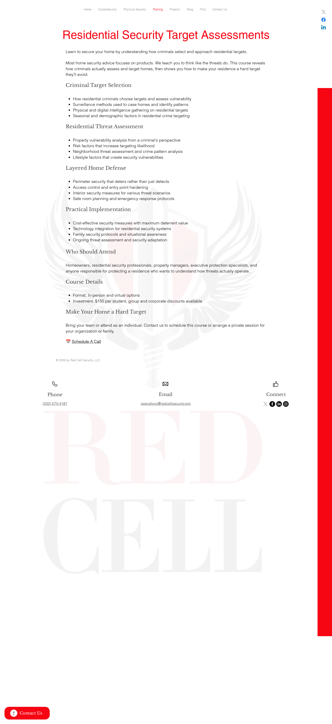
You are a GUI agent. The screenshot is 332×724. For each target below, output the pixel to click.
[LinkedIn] (279, 404)
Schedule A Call (86, 341)
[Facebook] (323, 20)
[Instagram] (323, 35)
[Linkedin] (323, 27)
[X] (323, 12)
